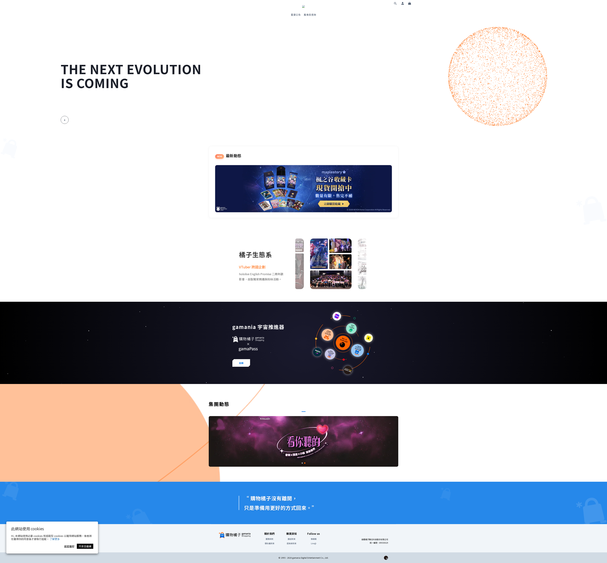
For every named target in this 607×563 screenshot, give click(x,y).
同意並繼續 (85, 546)
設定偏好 (69, 546)
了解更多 (55, 539)
